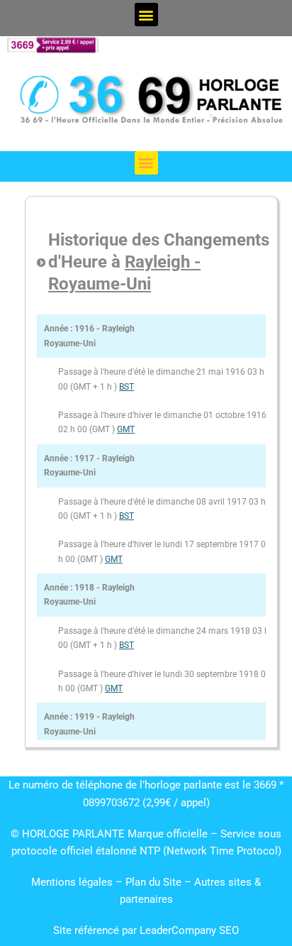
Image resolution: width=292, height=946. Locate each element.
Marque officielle (168, 833)
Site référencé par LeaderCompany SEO (146, 930)
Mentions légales (72, 882)
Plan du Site (154, 882)
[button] (146, 14)
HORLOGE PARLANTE (73, 833)
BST (126, 387)
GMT (126, 429)
